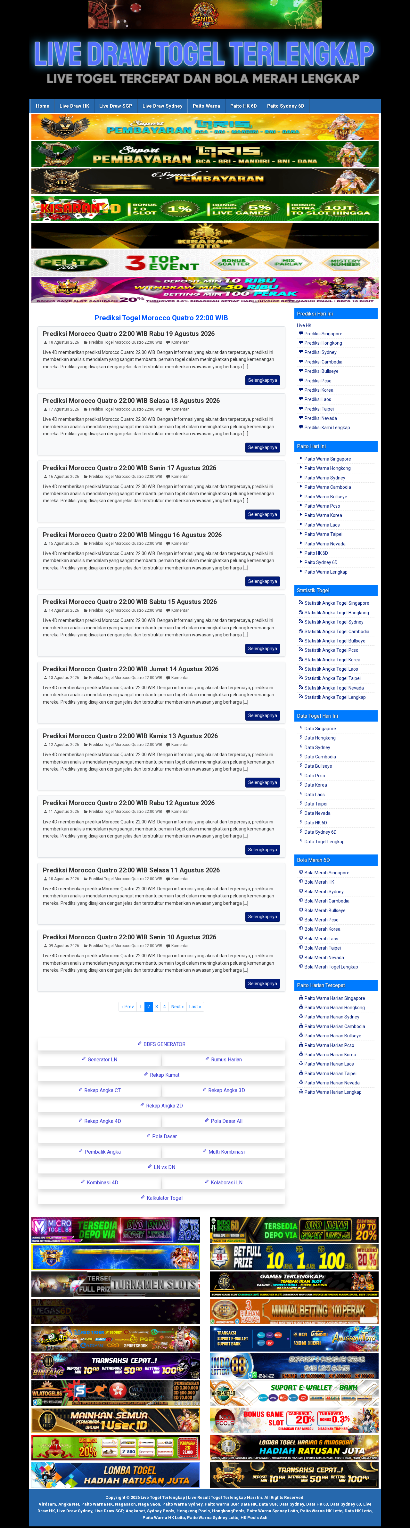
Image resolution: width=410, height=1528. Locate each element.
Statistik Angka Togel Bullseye (334, 640)
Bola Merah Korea (322, 929)
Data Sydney (317, 747)
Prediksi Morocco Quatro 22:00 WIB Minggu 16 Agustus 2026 (132, 535)
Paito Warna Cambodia (327, 487)
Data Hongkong (320, 737)
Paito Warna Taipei (323, 534)
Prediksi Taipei (319, 409)
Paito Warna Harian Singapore (334, 998)
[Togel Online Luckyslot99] (294, 1257)
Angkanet (135, 1510)
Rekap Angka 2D (164, 1106)
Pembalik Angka (102, 1152)
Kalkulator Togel (164, 1198)
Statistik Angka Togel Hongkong (336, 612)
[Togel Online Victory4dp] (115, 1257)
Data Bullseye (318, 766)
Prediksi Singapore (323, 333)
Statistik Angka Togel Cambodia (336, 631)
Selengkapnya (262, 380)
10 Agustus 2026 (64, 879)
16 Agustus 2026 (64, 476)
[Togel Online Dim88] (205, 154)
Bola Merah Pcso (321, 919)
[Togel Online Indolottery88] (294, 1366)
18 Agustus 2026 (64, 342)
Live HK (304, 325)
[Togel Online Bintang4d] (115, 1366)
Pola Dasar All (225, 1121)
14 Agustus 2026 (64, 610)
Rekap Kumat (164, 1075)
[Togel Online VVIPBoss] (205, 127)
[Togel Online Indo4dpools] (115, 1475)
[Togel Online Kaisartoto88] (115, 1448)
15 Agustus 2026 (64, 543)
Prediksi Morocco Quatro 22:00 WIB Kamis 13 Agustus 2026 (130, 736)
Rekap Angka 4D (102, 1121)
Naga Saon (149, 1504)
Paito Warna (206, 106)
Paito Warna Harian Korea (330, 1054)
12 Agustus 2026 (64, 744)
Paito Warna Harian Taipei (330, 1073)
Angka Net (68, 1504)
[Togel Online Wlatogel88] (115, 1393)
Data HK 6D (315, 822)
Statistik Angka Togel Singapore (336, 603)
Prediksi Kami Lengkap (327, 427)
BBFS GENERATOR (163, 1044)
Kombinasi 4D (102, 1183)
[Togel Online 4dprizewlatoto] (115, 1421)
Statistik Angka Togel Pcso (331, 650)
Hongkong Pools (193, 1510)
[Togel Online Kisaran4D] (205, 208)
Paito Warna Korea (323, 515)
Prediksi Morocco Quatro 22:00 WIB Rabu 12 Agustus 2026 (129, 803)
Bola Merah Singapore (326, 872)
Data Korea (315, 785)
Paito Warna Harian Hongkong (334, 1007)
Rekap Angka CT (102, 1090)
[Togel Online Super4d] (205, 181)
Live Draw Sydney (163, 106)
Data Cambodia (320, 756)
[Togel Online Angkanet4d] (294, 1393)
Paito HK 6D (243, 106)
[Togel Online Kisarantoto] (205, 236)
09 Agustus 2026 (64, 946)
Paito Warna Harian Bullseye (332, 1035)
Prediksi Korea (318, 390)
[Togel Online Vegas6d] (115, 1312)
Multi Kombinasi (226, 1152)
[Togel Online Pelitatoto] (205, 263)
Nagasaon (125, 1504)
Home (42, 106)
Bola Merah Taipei (322, 948)
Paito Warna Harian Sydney (331, 1016)
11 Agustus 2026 (64, 811)
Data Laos (314, 794)
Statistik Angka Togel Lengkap (335, 697)
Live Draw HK (74, 106)
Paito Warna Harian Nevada (332, 1082)
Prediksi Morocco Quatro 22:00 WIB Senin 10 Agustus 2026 (129, 937)
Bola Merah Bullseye (325, 910)
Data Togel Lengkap (324, 841)
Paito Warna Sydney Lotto (272, 1510)
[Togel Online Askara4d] (115, 1339)
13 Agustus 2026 (64, 677)
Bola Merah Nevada (324, 957)
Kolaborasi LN (225, 1183)
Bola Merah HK (319, 882)
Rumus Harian (226, 1060)
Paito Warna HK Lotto (321, 1510)
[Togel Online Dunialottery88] (294, 1312)
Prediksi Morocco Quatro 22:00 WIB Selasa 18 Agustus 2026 (131, 400)
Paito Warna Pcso (322, 506)
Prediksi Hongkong (323, 343)
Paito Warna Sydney (324, 477)
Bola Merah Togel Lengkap (331, 966)
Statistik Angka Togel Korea (332, 659)
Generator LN (101, 1060)
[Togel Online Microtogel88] (115, 1230)
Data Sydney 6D (320, 832)
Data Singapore (320, 728)
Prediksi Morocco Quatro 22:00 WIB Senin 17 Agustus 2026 (129, 468)
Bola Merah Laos (321, 938)
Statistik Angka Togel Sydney (334, 622)
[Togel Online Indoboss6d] (294, 1230)
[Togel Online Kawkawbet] (115, 1284)
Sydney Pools (160, 1510)
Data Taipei (315, 803)
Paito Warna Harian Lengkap (333, 1092)
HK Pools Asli (254, 1517)
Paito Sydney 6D (285, 106)
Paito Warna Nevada (325, 543)
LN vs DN (163, 1167)
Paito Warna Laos (322, 524)
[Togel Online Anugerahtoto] (294, 1339)
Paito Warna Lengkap (326, 572)
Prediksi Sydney (320, 352)
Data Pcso (314, 775)
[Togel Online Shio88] (294, 1448)
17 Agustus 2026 (64, 409)
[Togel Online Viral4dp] (205, 290)
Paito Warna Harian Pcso (329, 1045)
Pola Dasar (164, 1136)
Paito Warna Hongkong (327, 468)
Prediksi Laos (317, 399)
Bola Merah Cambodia (326, 900)
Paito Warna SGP (221, 1504)
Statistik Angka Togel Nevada (334, 687)
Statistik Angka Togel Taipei (332, 678)
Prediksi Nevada (320, 418)
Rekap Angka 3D (226, 1090)
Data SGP (268, 1504)
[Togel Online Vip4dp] (294, 1284)
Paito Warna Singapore (327, 459)
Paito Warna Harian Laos (329, 1063)
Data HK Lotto (358, 1510)
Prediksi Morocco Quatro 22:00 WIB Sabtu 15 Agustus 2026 (130, 602)
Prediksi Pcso (318, 380)
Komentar (180, 342)
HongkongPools (228, 1510)
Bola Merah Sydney (324, 891)
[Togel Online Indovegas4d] (294, 1475)
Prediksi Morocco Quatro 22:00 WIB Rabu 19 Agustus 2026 (129, 334)
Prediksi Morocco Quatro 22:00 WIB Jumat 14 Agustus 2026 (130, 669)
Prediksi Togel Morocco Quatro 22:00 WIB (161, 318)
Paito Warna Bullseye (325, 496)
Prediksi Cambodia (323, 361)
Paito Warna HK (97, 1504)
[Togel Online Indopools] (294, 1421)
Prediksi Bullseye (321, 371)
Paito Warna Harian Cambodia (334, 1026)
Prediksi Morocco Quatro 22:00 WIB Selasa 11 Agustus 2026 (131, 870)
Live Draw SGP (115, 106)
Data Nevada (317, 813)
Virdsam (47, 1504)
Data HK (249, 1504)
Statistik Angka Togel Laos (331, 669)
